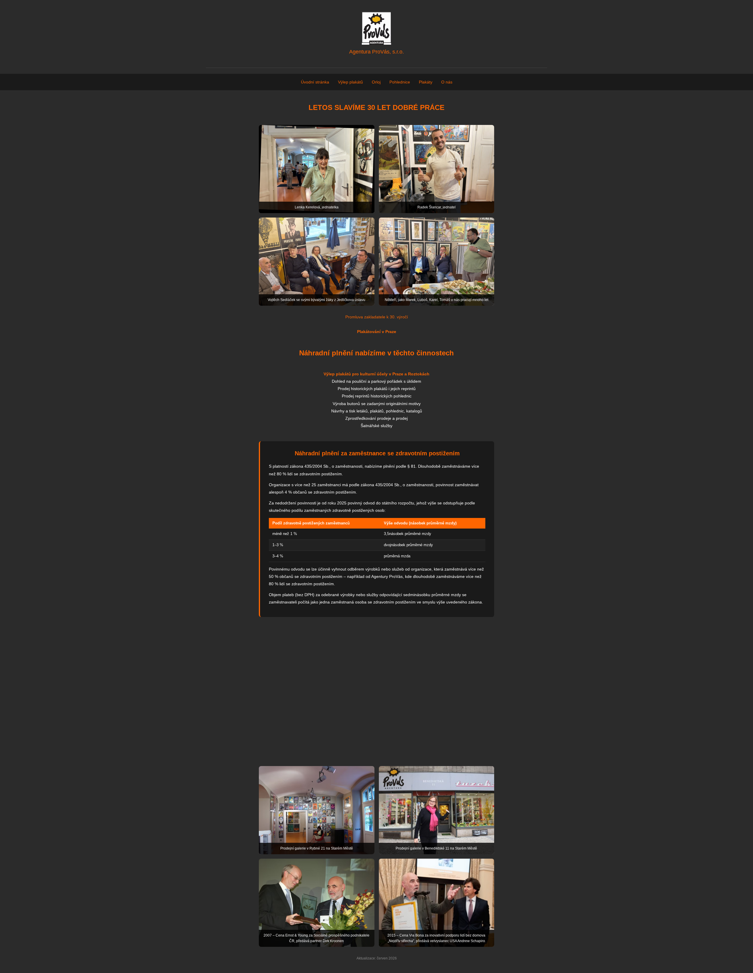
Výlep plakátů (350, 82)
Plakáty (425, 82)
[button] (316, 169)
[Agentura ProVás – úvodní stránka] (376, 28)
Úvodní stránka (315, 82)
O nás (446, 82)
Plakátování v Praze (376, 331)
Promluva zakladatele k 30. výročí (376, 317)
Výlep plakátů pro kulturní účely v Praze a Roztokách (376, 374)
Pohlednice (399, 82)
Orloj (376, 82)
